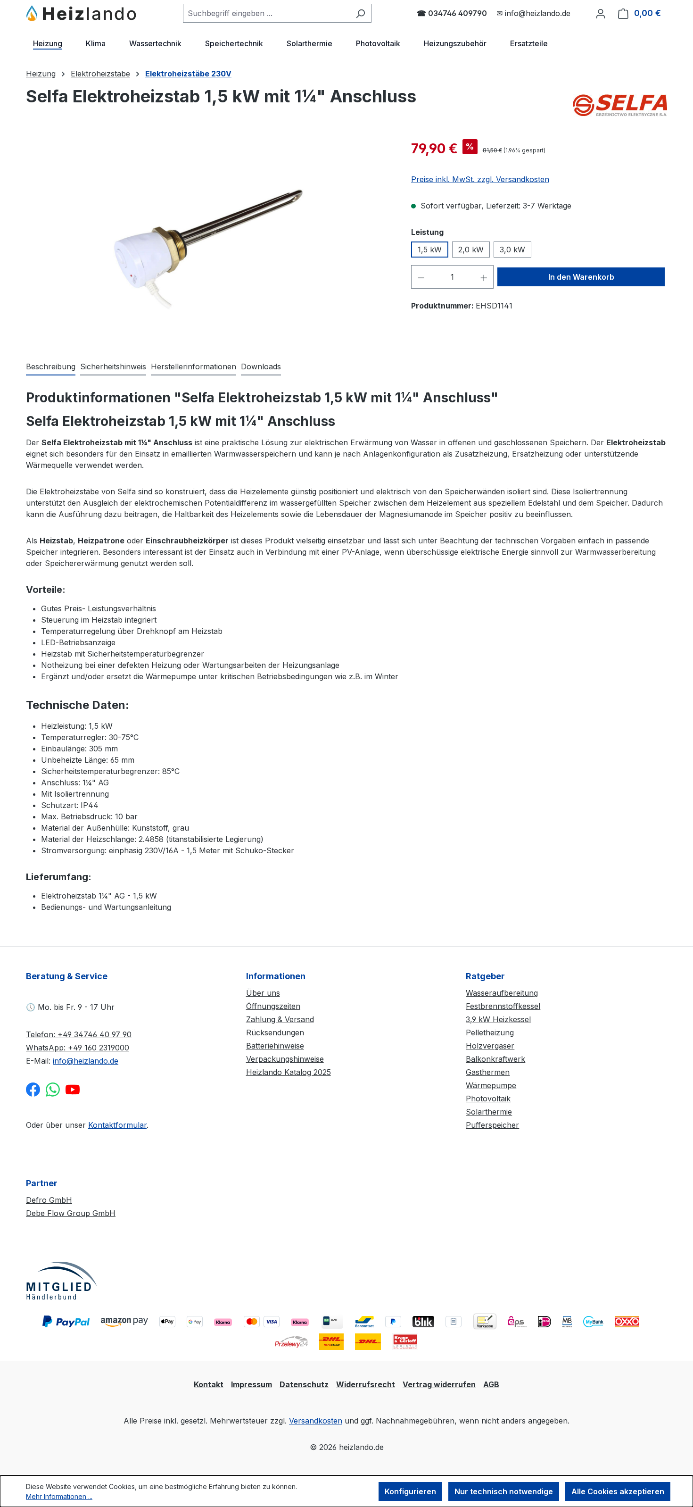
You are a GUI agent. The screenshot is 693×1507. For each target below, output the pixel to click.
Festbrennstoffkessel (503, 1006)
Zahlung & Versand (280, 1019)
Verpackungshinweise (285, 1059)
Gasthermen (488, 1072)
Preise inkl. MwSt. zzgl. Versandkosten (480, 179)
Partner (42, 1183)
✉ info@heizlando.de (533, 13)
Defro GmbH (49, 1200)
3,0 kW (512, 249)
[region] (209, 240)
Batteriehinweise (275, 1045)
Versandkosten (315, 1420)
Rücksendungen (275, 1032)
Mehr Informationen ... (59, 1496)
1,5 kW (430, 249)
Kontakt (208, 1384)
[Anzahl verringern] (421, 277)
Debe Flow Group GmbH (71, 1213)
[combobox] (266, 13)
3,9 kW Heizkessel (498, 1019)
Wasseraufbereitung (502, 993)
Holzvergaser (490, 1045)
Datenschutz (304, 1384)
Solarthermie (489, 1111)
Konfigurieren (410, 1491)
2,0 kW (471, 249)
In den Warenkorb (581, 277)
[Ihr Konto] (600, 13)
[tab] (50, 366)
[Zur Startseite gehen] (82, 13)
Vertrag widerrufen (439, 1384)
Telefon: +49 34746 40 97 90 (79, 1034)
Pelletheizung (490, 1032)
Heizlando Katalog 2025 (288, 1072)
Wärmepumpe (491, 1085)
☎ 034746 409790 (452, 13)
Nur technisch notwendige (503, 1491)
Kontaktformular (117, 1125)
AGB (491, 1384)
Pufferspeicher (492, 1125)
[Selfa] (620, 103)
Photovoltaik (488, 1098)
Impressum (251, 1384)
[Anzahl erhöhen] (484, 277)
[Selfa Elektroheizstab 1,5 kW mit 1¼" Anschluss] (208, 240)
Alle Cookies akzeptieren (617, 1491)
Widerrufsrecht (365, 1384)
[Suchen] (360, 13)
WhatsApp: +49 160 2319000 (77, 1047)
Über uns (263, 993)
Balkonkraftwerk (495, 1059)
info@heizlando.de (85, 1061)
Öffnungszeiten (273, 1006)
